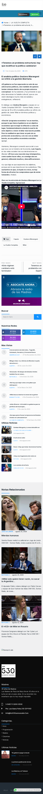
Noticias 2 (13, 376)
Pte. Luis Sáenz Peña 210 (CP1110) (18, 709)
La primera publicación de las (21, 762)
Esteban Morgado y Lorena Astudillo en (27, 427)
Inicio (4, 726)
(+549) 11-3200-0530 (14, 704)
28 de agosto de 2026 (19, 433)
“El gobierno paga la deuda (20, 753)
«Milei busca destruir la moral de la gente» (24, 394)
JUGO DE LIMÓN (7, 531)
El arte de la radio (19, 438)
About (6, 790)
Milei (24, 245)
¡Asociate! (35, 14)
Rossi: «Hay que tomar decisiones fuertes (27, 447)
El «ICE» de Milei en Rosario (15, 626)
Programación (8, 730)
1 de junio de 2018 (27, 764)
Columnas (6, 736)
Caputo (16, 239)
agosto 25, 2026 (21, 531)
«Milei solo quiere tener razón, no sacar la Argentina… (21, 580)
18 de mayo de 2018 (24, 755)
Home (6, 23)
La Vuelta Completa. (11, 245)
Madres (5, 733)
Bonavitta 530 (15, 397)
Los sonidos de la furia (21, 465)
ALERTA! (12, 366)
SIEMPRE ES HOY (15, 355)
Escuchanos (23, 14)
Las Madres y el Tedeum (20, 771)
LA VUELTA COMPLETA (20, 23)
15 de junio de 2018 (24, 774)
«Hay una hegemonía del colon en (25, 456)
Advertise (13, 790)
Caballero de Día (19, 468)
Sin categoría (16, 764)
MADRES (14, 755)
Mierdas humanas (10, 535)
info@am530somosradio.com (17, 713)
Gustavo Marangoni (31, 239)
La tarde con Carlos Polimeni (22, 430)
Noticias (16, 459)
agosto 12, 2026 (17, 622)
